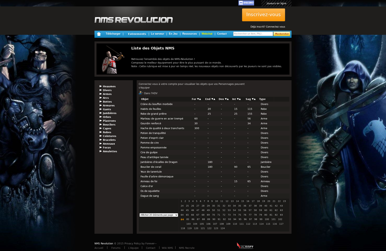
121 (203, 228)
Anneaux (109, 143)
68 (203, 215)
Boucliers (109, 124)
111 (241, 224)
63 (281, 210)
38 (255, 206)
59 (260, 210)
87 (198, 219)
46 (192, 210)
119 (189, 228)
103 (188, 224)
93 (229, 219)
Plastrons (109, 120)
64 (182, 215)
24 (182, 206)
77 (250, 215)
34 (234, 206)
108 (222, 224)
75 (239, 215)
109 (228, 224)
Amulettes (110, 151)
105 (202, 224)
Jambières (109, 113)
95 (240, 219)
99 (261, 219)
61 (271, 210)
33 (229, 206)
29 (208, 206)
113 (255, 224)
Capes (107, 128)
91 (219, 219)
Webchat (207, 33)
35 (239, 206)
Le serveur (157, 33)
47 (197, 210)
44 (182, 210)
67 (197, 215)
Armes (107, 94)
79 (260, 215)
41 (271, 206)
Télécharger (113, 33)
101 (273, 219)
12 (227, 201)
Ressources (189, 33)
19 (263, 201)
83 (281, 215)
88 (203, 219)
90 (214, 219)
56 (244, 210)
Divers (107, 90)
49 (208, 210)
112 (248, 224)
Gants (107, 109)
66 (192, 215)
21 (274, 201)
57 (250, 210)
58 (255, 210)
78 (255, 215)
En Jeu (173, 33)
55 (239, 210)
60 (265, 210)
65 (187, 215)
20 (268, 201)
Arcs (106, 98)
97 (250, 219)
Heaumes (109, 86)
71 (218, 215)
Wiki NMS (167, 248)
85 (187, 219)
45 (187, 210)
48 (203, 210)
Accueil (98, 248)
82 (276, 215)
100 (267, 219)
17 (253, 201)
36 (244, 206)
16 (247, 201)
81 (271, 215)
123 (216, 228)
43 (281, 206)
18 (258, 201)
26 (192, 206)
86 (193, 219)
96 (245, 219)
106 (208, 224)
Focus (107, 147)
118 (183, 228)
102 (280, 219)
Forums (115, 248)
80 (265, 215)
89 (208, 219)
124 (223, 228)
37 (250, 206)
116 (275, 224)
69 (208, 215)
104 (195, 224)
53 (229, 210)
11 (221, 201)
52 (224, 210)
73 (229, 215)
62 (276, 210)
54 (234, 210)
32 (224, 206)
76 (244, 215)
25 (187, 206)
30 (213, 206)
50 (213, 210)
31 (218, 206)
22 (279, 201)
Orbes (107, 117)
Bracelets (109, 140)
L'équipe (133, 248)
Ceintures (109, 136)
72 (224, 215)
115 (268, 224)
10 (216, 201)
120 (196, 228)
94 (234, 219)
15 (242, 201)
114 (261, 224)
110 (235, 224)
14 (237, 201)
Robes (107, 132)
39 (260, 206)
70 (213, 215)
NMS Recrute (186, 248)
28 (203, 206)
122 (209, 228)
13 (232, 201)
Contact (222, 33)
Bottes (107, 101)
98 (255, 219)
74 (234, 215)
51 (218, 210)
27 (197, 206)
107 (215, 224)
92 (224, 219)
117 (281, 224)
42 (276, 206)
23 (284, 201)
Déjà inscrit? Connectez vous (267, 26)
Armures (109, 105)
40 (265, 206)
